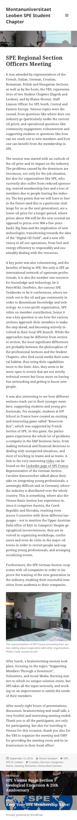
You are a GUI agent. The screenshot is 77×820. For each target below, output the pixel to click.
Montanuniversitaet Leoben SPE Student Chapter (28, 15)
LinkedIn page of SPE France (47, 466)
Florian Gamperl (48, 758)
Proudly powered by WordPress (24, 815)
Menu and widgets (67, 19)
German (45, 762)
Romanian (31, 766)
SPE (66, 758)
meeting (19, 766)
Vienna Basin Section (50, 766)
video (50, 461)
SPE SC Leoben (14, 762)
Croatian (34, 762)
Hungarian (57, 762)
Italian (9, 766)
